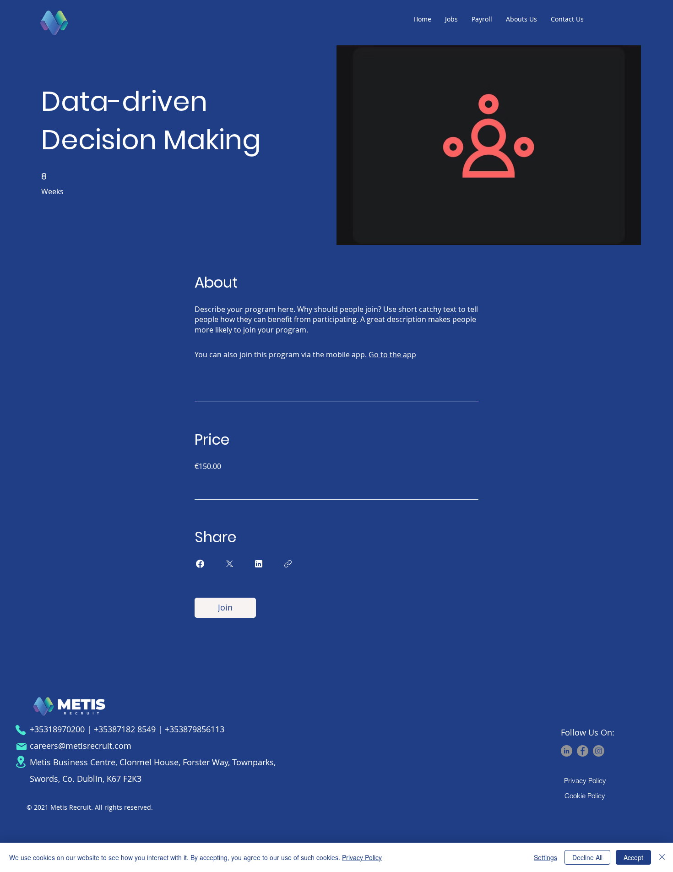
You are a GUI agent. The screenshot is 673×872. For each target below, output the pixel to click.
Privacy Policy (362, 857)
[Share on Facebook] (200, 563)
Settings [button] (545, 857)
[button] (451, 19)
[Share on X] (229, 563)
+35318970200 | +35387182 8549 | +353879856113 (127, 729)
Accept (633, 857)
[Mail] (21, 746)
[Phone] (21, 730)
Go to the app (392, 354)
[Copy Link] (287, 563)
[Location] (21, 762)
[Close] (662, 857)
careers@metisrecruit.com (80, 745)
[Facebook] (582, 751)
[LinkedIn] (566, 751)
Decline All (587, 857)
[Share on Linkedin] (258, 563)
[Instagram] (598, 751)
